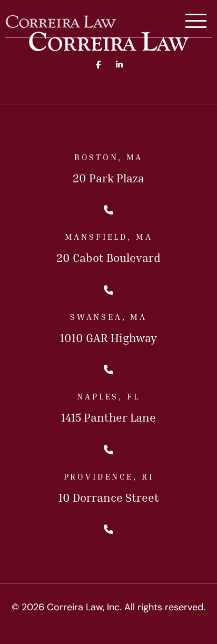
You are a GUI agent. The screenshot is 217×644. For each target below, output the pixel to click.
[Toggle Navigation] (196, 22)
